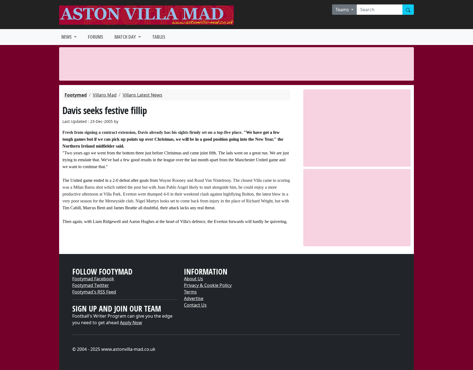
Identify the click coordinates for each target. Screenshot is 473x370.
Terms (190, 292)
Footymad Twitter (90, 285)
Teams (343, 10)
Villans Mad (105, 95)
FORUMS (95, 37)
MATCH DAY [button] (125, 37)
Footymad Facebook (93, 279)
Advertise (193, 298)
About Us (193, 279)
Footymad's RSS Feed (94, 292)
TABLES (158, 37)
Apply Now (131, 323)
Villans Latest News (142, 95)
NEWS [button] (67, 37)
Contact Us (195, 305)
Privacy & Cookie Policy (208, 285)
